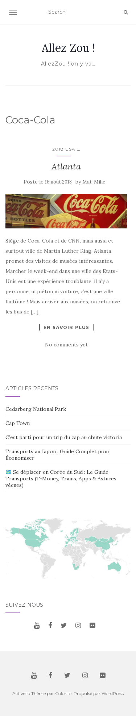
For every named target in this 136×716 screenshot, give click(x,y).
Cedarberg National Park (35, 409)
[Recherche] (126, 12)
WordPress (113, 693)
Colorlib (63, 693)
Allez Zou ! (68, 47)
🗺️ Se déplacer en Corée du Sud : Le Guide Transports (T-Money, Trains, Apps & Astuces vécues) (60, 478)
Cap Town (17, 423)
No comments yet (66, 344)
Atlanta (66, 166)
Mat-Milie (93, 182)
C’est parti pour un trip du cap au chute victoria (63, 437)
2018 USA (63, 149)
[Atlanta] (66, 211)
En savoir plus (66, 327)
